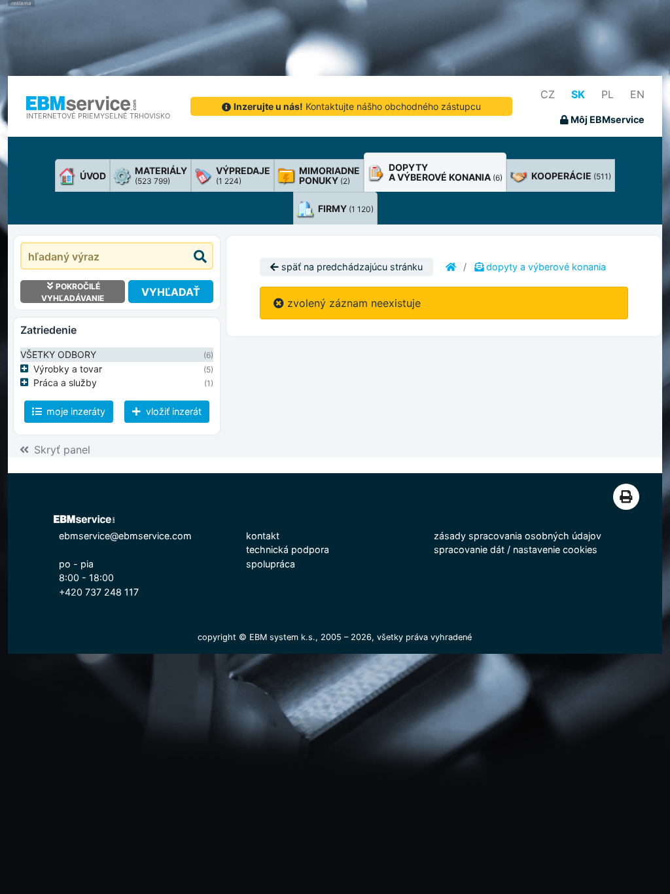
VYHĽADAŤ (170, 291)
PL (607, 94)
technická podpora (287, 549)
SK (578, 94)
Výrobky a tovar (67, 368)
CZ (547, 94)
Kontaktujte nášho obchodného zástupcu (357, 106)
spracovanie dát (469, 549)
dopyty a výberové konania (545, 266)
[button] (26, 369)
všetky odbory (58, 354)
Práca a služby (65, 382)
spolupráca (270, 563)
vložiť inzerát (172, 411)
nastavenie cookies (555, 549)
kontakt (262, 535)
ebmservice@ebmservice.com (125, 535)
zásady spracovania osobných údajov (517, 535)
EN (637, 94)
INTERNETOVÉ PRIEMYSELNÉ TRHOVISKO (98, 115)
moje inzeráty (74, 411)
